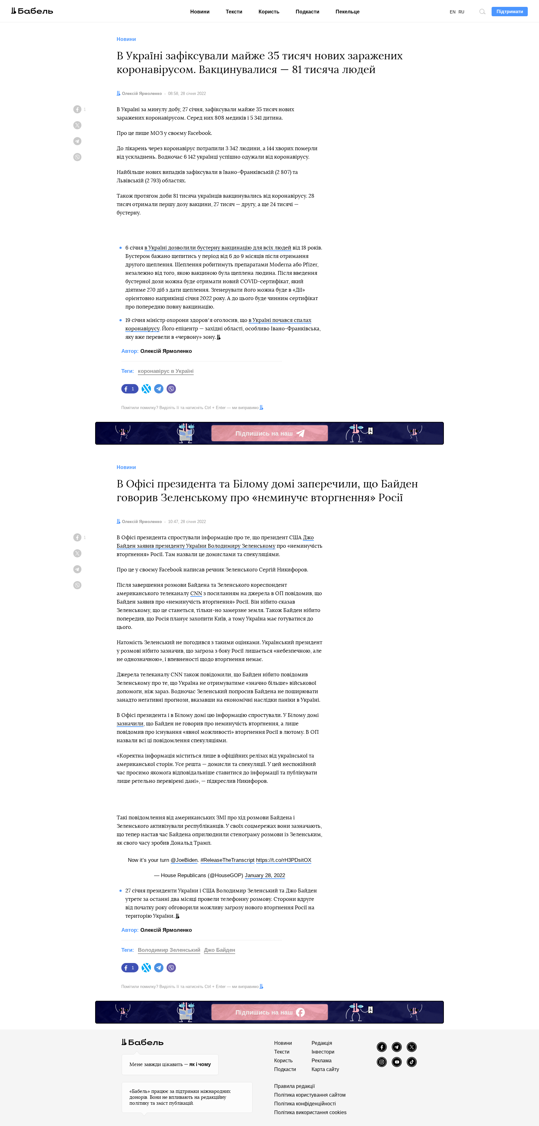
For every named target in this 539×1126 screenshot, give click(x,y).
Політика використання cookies (310, 1112)
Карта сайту (325, 1069)
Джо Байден (219, 950)
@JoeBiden (184, 860)
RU (461, 12)
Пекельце (348, 11)
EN (452, 12)
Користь (269, 11)
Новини (200, 11)
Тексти (234, 11)
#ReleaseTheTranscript (228, 860)
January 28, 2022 (265, 875)
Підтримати (510, 11)
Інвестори (323, 1051)
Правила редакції (294, 1086)
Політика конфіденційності (305, 1103)
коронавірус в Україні (166, 371)
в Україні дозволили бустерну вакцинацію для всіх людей (217, 247)
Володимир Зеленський (169, 950)
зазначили (130, 723)
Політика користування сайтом (310, 1095)
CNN (196, 593)
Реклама (322, 1060)
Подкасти (307, 11)
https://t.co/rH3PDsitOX (283, 860)
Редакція (322, 1043)
